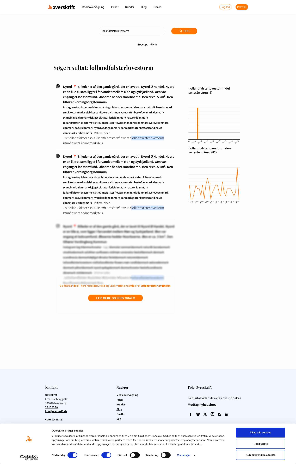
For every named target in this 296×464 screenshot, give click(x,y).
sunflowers (102, 113)
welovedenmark (159, 123)
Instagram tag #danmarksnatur (82, 247)
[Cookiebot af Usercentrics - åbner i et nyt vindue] (29, 457)
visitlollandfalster (103, 123)
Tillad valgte (260, 443)
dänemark (69, 133)
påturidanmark (84, 128)
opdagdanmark (110, 128)
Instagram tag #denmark (78, 177)
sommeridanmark (134, 107)
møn (127, 123)
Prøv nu (241, 7)
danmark (68, 128)
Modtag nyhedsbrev (202, 404)
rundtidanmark (139, 123)
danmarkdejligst (88, 118)
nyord (97, 128)
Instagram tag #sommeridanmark (83, 107)
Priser (114, 7)
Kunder (129, 7)
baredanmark (164, 107)
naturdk (151, 107)
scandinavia (70, 118)
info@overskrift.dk (56, 411)
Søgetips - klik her (148, 44)
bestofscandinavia (151, 128)
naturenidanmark (137, 118)
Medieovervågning (93, 7)
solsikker (89, 113)
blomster (117, 107)
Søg (184, 31)
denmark (158, 113)
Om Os (120, 414)
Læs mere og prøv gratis (115, 298)
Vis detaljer (184, 455)
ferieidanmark (117, 118)
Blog (144, 7)
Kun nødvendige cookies (260, 454)
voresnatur (127, 113)
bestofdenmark (143, 113)
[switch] (106, 455)
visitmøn (114, 113)
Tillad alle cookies (260, 432)
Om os (157, 7)
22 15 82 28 (51, 407)
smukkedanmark (73, 113)
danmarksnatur (130, 128)
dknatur (103, 118)
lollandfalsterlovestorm (77, 123)
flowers (119, 123)
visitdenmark (84, 133)
